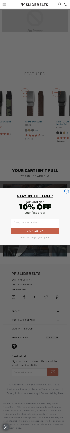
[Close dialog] (66, 191)
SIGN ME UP (35, 230)
